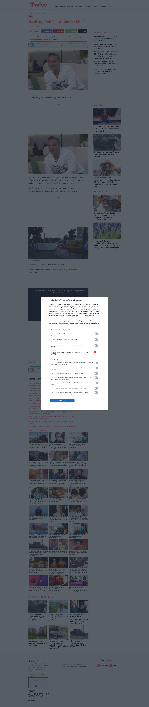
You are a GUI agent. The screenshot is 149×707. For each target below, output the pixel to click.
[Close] (104, 300)
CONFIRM (62, 400)
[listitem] (74, 330)
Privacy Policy (84, 407)
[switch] (96, 334)
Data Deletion (64, 407)
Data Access (74, 407)
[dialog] (74, 353)
